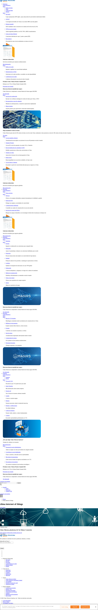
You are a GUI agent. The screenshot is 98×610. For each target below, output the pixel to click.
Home (4, 499)
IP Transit (8, 562)
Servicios (5, 189)
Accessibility (9, 581)
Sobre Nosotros (9, 386)
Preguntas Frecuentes (10, 590)
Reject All (75, 606)
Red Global (8, 595)
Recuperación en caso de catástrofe (14, 101)
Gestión (7, 395)
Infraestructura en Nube (11, 71)
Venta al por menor (10, 277)
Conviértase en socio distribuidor (13, 452)
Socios (7, 378)
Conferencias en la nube (11, 76)
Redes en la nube (9, 66)
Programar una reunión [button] (8, 86)
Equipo (7, 566)
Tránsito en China (10, 152)
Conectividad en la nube (11, 563)
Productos (5, 4)
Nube (7, 9)
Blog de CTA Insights (11, 318)
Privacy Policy (6, 602)
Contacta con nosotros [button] (5, 481)
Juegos (7, 282)
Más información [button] (7, 64)
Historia (7, 400)
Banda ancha (9, 157)
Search (1, 482)
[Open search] (1, 485)
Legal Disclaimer (7, 600)
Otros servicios (9, 193)
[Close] (95, 606)
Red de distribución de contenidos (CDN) (15, 147)
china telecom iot (18, 532)
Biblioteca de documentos (11, 323)
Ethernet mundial (9, 24)
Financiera (8, 570)
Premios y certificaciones (11, 405)
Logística (8, 263)
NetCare (8, 195)
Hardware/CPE (9, 200)
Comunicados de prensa (11, 338)
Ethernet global (9, 565)
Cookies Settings (64, 606)
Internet (7, 11)
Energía (7, 243)
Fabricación (8, 268)
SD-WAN (8, 14)
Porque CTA (9, 589)
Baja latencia (9, 38)
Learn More (2, 507)
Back (4, 6)
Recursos (5, 313)
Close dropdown (6, 5)
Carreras (8, 415)
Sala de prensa (9, 333)
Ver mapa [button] (5, 135)
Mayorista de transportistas (12, 457)
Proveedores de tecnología (12, 462)
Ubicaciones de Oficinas (11, 591)
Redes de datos (9, 7)
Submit (19, 482)
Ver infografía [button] (6, 93)
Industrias (5, 237)
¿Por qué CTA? (9, 381)
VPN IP (7, 19)
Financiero (8, 253)
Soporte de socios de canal (12, 583)
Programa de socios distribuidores (13, 447)
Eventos (7, 328)
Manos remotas (9, 106)
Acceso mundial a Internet (12, 138)
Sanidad (7, 258)
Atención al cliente (10, 584)
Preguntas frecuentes (10, 343)
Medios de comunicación (11, 273)
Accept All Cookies (85, 606)
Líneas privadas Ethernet (11, 34)
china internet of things (5, 532)
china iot (12, 532)
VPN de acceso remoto (11, 29)
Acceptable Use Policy (8, 603)
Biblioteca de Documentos (12, 594)
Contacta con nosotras (11, 588)
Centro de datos (9, 10)
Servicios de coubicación (11, 96)
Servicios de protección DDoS (13, 210)
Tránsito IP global (10, 142)
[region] (49, 607)
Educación (8, 248)
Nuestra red (8, 391)
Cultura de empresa (10, 410)
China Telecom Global (11, 579)
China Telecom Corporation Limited (14, 580)
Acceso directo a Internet (11, 162)
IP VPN (7, 561)
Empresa (5, 373)
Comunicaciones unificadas (12, 205)
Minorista (8, 575)
